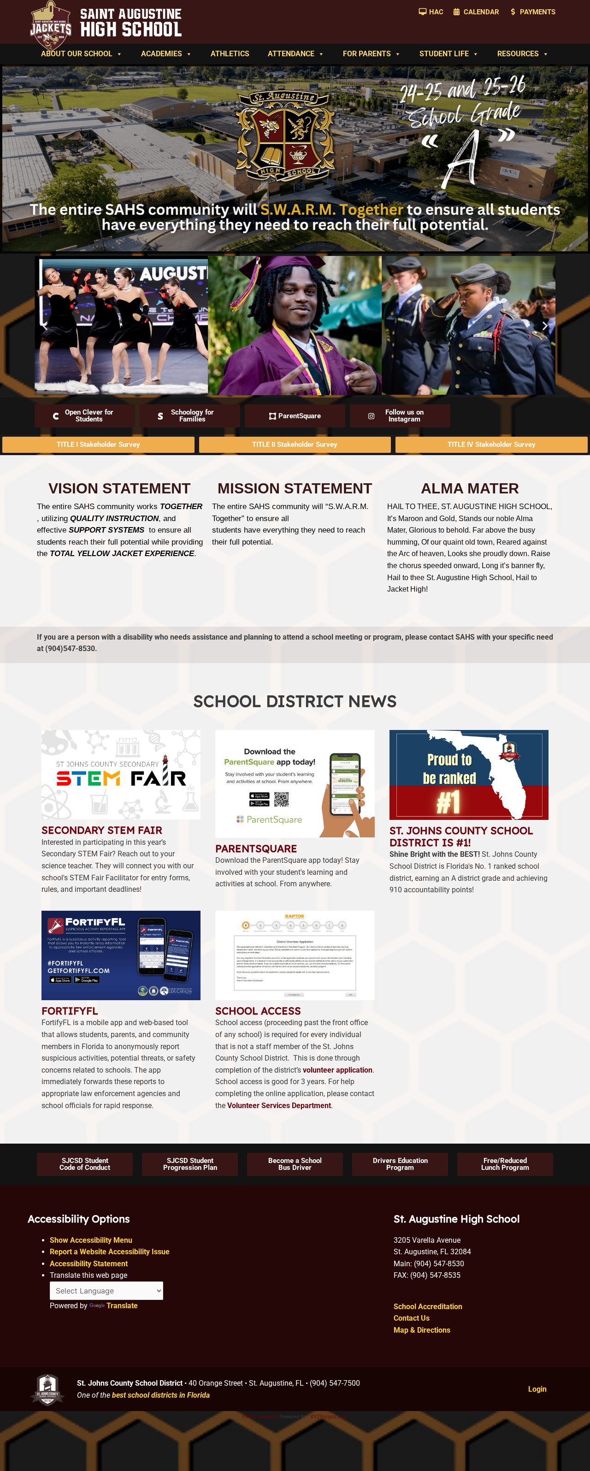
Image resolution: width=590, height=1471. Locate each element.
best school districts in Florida (161, 1395)
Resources (518, 53)
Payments (537, 12)
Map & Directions (422, 1330)
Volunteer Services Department (279, 1105)
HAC (436, 12)
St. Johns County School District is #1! (461, 836)
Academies (161, 53)
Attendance (291, 53)
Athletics (230, 53)
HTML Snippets (260, 1417)
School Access (258, 1010)
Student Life (444, 53)
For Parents (367, 53)
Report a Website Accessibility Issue (110, 1251)
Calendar (481, 12)
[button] (45, 326)
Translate (122, 1305)
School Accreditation (428, 1306)
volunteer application (337, 1070)
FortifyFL (69, 1010)
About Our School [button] (76, 53)
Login (537, 1389)
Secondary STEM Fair (101, 830)
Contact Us (412, 1318)
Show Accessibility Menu (91, 1240)
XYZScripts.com (329, 1417)
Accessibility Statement (89, 1263)
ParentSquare (256, 848)
